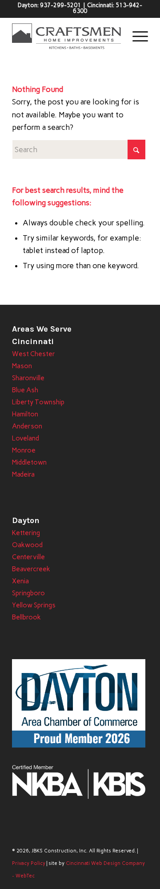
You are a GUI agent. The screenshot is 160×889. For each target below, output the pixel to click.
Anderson (27, 426)
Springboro (28, 593)
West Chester (33, 354)
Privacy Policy (28, 863)
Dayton (26, 520)
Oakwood (27, 545)
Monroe (24, 450)
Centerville (28, 557)
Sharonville (28, 378)
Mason (22, 366)
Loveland (25, 438)
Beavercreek (31, 569)
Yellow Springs (34, 605)
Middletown (29, 462)
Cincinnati (33, 341)
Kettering (26, 533)
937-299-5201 (60, 5)
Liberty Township (38, 402)
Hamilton (25, 414)
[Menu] (136, 36)
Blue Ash (25, 390)
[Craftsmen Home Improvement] (66, 36)
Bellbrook (26, 617)
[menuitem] (136, 36)
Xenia (20, 581)
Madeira (23, 474)
